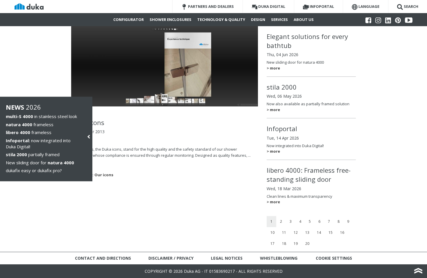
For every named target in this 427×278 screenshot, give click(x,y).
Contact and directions (103, 258)
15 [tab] (331, 232)
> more (273, 68)
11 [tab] (284, 232)
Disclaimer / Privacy (170, 258)
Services (279, 19)
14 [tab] (319, 232)
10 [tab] (272, 232)
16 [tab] (342, 232)
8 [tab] (339, 221)
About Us (304, 19)
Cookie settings (334, 258)
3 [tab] (291, 221)
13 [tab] (307, 232)
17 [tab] (272, 243)
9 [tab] (348, 221)
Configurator (128, 19)
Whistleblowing (278, 258)
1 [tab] (271, 221)
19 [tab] (296, 243)
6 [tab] (319, 221)
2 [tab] (281, 221)
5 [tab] (310, 221)
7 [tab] (329, 221)
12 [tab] (296, 232)
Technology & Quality (221, 19)
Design (258, 19)
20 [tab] (307, 243)
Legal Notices (227, 258)
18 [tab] (284, 243)
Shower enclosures (170, 19)
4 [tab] (300, 221)
